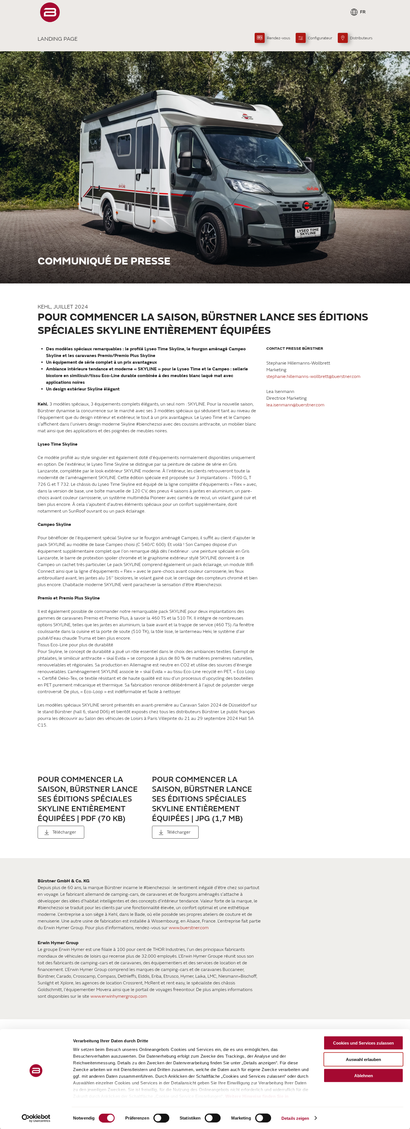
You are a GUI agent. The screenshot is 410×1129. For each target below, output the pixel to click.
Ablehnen (363, 1075)
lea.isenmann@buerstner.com (295, 405)
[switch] (161, 1117)
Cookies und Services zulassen (363, 1043)
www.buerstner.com (189, 928)
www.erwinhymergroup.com (118, 996)
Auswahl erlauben (363, 1059)
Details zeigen (295, 1118)
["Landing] (50, 12)
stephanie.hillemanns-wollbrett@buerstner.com (313, 376)
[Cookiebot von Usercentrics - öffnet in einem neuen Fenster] (36, 1118)
